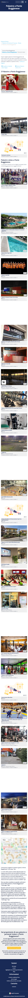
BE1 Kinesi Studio (5, 564)
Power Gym (4, 134)
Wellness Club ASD (5, 363)
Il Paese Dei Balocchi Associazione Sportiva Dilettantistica (11, 519)
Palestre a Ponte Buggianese (9, 52)
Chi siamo (14, 966)
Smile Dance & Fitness (6, 386)
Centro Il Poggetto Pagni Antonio (9, 831)
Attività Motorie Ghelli (6, 430)
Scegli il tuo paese (15, 993)
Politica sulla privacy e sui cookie (14, 980)
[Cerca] (22, 2)
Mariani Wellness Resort (7, 809)
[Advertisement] (14, 26)
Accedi (14, 968)
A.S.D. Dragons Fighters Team (8, 185)
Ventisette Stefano (5, 155)
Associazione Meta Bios (6, 697)
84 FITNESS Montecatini (7, 497)
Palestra (3, 765)
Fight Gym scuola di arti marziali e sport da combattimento (11, 720)
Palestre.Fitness (5, 41)
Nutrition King (4, 608)
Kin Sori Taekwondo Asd (7, 91)
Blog (14, 971)
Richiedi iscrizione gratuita (14, 948)
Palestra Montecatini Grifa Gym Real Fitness (11, 408)
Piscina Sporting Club (6, 253)
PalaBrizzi (3, 452)
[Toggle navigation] (25, 2)
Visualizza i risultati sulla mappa (14, 850)
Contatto (14, 986)
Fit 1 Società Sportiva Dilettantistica (9, 653)
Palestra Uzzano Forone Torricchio (9, 297)
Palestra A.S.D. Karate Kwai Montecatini (10, 542)
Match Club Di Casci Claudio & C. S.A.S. (10, 742)
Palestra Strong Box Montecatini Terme (10, 341)
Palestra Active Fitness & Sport (8, 586)
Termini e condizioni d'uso (14, 977)
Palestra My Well (5, 275)
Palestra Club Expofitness (7, 675)
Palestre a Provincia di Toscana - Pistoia (11, 43)
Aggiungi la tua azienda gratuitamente (14, 969)
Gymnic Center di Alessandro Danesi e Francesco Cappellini (12, 230)
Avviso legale (14, 979)
